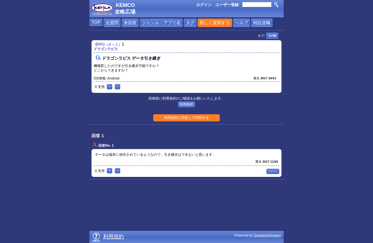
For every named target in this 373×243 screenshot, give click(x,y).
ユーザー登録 (227, 5)
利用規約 (186, 104)
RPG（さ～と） (109, 44)
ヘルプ (241, 22)
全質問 (112, 22)
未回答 (130, 22)
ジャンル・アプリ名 (161, 22)
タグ (190, 22)
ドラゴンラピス (106, 49)
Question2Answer (267, 235)
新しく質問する (215, 22)
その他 (272, 35)
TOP (96, 22)
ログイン (204, 5)
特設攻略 (261, 22)
